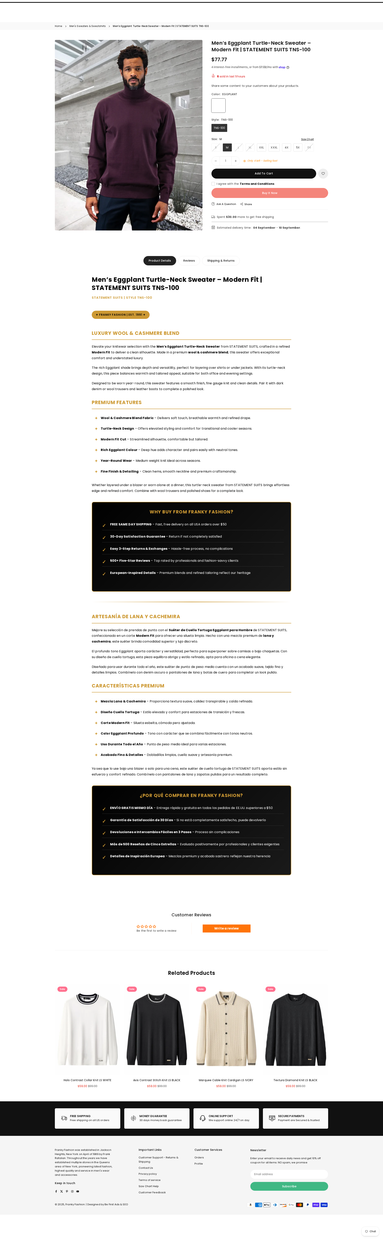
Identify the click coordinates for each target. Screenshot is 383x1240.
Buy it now (269, 193)
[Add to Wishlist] (323, 174)
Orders (199, 1157)
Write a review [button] (226, 928)
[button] (192, 135)
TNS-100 (219, 128)
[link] (87, 1118)
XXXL (274, 147)
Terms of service (150, 1180)
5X (298, 147)
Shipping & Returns (221, 261)
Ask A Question (226, 204)
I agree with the (245, 184)
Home (58, 26)
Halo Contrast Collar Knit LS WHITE (87, 1080)
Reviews (189, 261)
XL (250, 147)
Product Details (160, 261)
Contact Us (146, 1168)
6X (309, 147)
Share (248, 204)
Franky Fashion (64, 1150)
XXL (261, 147)
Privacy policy (148, 1174)
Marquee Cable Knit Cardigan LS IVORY (226, 1080)
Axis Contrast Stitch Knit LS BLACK (156, 1080)
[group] (128, 135)
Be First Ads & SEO (116, 1204)
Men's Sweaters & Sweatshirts (87, 26)
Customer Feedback (152, 1192)
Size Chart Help (149, 1186)
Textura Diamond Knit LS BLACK (295, 1080)
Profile (198, 1164)
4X (286, 147)
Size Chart (307, 139)
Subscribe (289, 1186)
